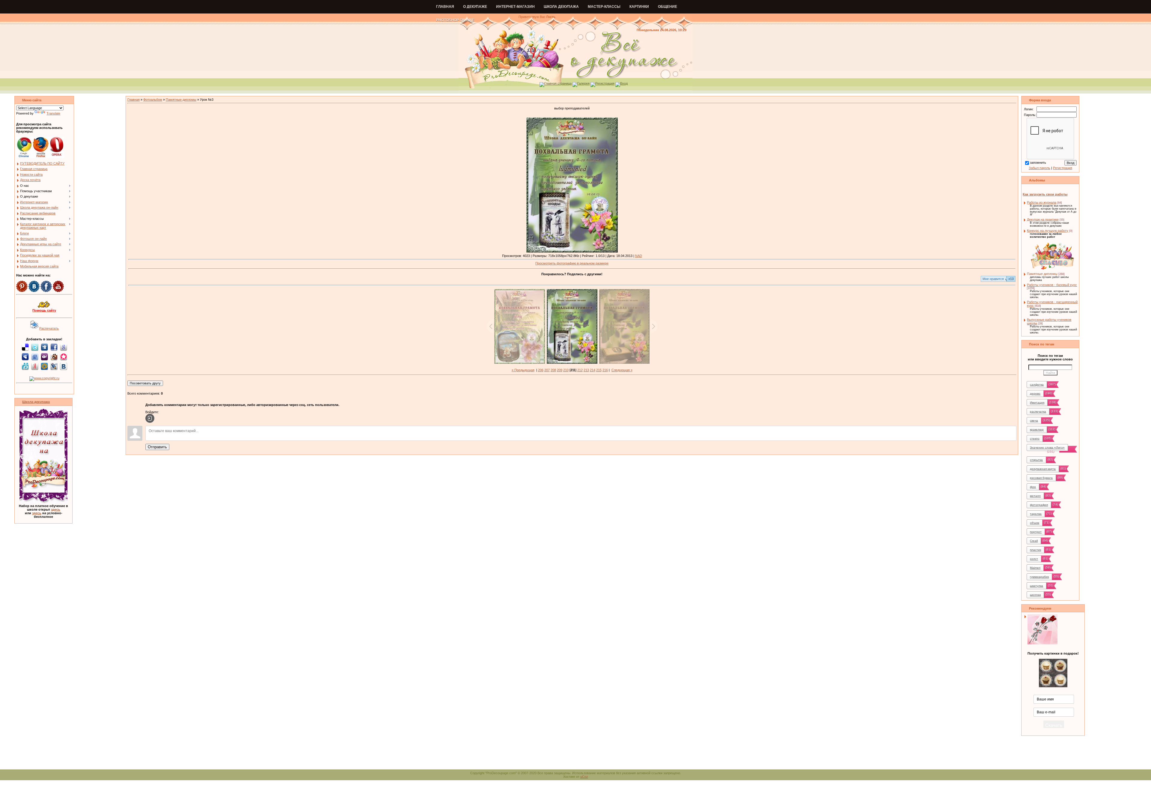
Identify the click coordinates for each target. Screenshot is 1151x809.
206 (540, 370)
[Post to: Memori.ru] (63, 356)
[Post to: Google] (63, 347)
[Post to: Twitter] (35, 347)
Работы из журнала (1041, 202)
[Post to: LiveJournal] (54, 366)
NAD (638, 256)
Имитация (1037, 402)
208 (553, 370)
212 (580, 370)
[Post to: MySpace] (25, 356)
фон (1033, 486)
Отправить (157, 447)
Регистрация (604, 83)
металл (1035, 495)
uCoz (584, 776)
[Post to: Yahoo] (44, 356)
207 (547, 370)
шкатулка (1036, 585)
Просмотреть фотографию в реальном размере (571, 263)
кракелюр (1037, 429)
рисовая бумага (1041, 477)
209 (559, 370)
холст (1034, 558)
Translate (53, 113)
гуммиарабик (1039, 576)
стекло (1034, 438)
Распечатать (49, 328)
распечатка (1038, 411)
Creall (1034, 540)
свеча (1034, 420)
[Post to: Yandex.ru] (35, 366)
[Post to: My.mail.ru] (44, 366)
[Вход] (149, 418)
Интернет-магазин (515, 6)
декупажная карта (1043, 468)
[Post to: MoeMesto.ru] (25, 366)
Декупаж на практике (1043, 219)
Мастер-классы (604, 6)
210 (566, 370)
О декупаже (475, 6)
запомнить (1038, 162)
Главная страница (558, 83)
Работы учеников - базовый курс (1052, 285)
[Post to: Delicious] (25, 347)
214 (592, 370)
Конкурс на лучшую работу (1047, 230)
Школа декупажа (561, 6)
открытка (1036, 459)
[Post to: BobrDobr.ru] (54, 356)
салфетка (1037, 384)
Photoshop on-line (455, 20)
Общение (667, 6)
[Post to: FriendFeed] (35, 356)
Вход (624, 83)
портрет (1036, 531)
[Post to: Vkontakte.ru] (63, 366)
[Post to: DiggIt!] (44, 347)
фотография (1039, 504)
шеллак (1035, 594)
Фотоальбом (152, 99)
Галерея (583, 83)
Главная (445, 6)
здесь (55, 509)
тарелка (1036, 513)
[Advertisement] (575, 755)
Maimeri (1035, 567)
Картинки (639, 6)
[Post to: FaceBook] (54, 347)
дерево (1035, 393)
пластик (1035, 549)
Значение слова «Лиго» (1047, 447)
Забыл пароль (1039, 168)
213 (586, 370)
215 (599, 370)
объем (1034, 522)
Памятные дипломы (181, 99)
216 (605, 370)
